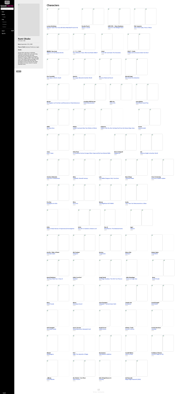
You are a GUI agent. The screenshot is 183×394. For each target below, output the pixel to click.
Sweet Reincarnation (89, 103)
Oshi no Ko (112, 103)
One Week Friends (51, 329)
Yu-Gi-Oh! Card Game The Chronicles (111, 52)
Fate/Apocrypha (51, 253)
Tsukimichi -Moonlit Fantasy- (80, 178)
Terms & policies (100, 392)
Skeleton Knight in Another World (149, 153)
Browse (3, 14)
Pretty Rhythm (50, 379)
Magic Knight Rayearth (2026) (133, 379)
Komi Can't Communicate (53, 178)
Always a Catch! (86, 27)
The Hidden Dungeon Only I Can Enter (109, 178)
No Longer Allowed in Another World (82, 77)
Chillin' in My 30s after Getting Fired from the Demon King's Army (118, 128)
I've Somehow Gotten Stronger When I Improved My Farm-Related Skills (91, 153)
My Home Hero (50, 128)
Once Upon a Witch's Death (54, 77)
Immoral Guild (142, 128)
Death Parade (155, 279)
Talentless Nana (129, 178)
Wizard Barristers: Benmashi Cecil (82, 329)
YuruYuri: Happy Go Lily (157, 354)
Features (4, 22)
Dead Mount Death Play (142, 103)
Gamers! (132, 228)
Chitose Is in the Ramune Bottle (55, 52)
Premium (4, 24)
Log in (3, 30)
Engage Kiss (117, 153)
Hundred (75, 279)
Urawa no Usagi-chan (131, 279)
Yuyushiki (153, 329)
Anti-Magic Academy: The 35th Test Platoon (110, 279)
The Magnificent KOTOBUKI (106, 203)
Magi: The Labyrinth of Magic (80, 354)
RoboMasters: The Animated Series (113, 228)
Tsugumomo (102, 253)
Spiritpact (127, 253)
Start (3, 11)
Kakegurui (75, 253)
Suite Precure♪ (77, 379)
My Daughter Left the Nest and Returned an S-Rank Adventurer (63, 103)
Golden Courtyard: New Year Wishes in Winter (85, 128)
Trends (4, 16)
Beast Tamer (50, 153)
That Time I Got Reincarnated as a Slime (135, 203)
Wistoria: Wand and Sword (106, 77)
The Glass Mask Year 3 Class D (55, 279)
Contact (4, 26)
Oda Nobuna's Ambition (105, 354)
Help (3, 19)
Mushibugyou (50, 354)
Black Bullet (154, 304)
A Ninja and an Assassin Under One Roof (138, 52)
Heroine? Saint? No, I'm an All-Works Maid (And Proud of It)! (62, 27)
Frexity (95, 392)
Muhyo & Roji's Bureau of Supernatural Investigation (60, 228)
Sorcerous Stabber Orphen (158, 178)
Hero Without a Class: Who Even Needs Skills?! (85, 52)
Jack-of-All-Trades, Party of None (143, 27)
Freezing (101, 379)
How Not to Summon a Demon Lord (87, 228)
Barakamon (128, 304)
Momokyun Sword (77, 304)
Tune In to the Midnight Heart (115, 27)
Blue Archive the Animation (132, 77)
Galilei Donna (102, 329)
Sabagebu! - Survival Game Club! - (108, 304)
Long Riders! (154, 253)
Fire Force (75, 203)
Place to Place (129, 354)
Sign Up (3, 33)
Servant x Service (129, 329)
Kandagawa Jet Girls (52, 203)
